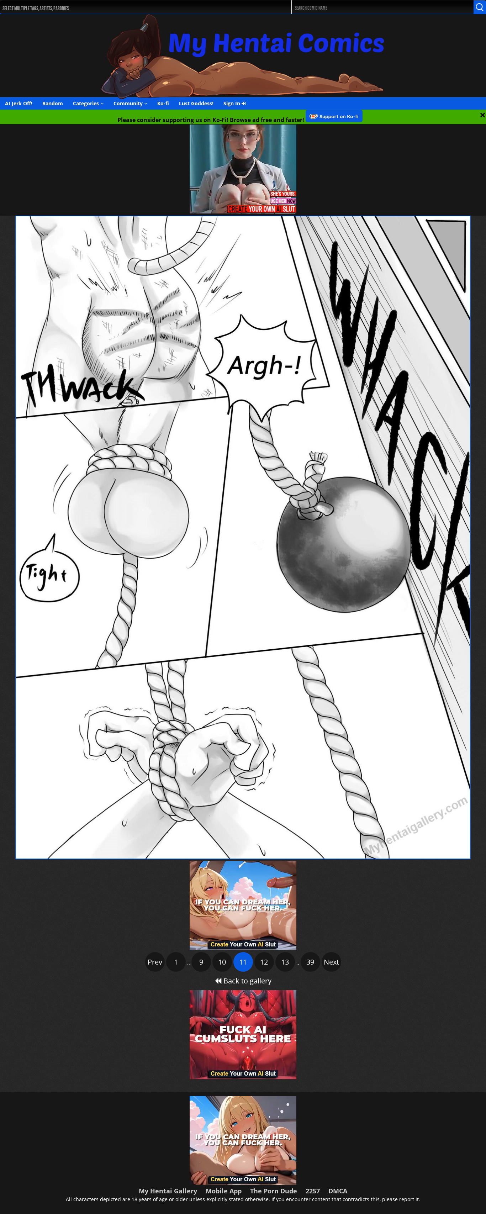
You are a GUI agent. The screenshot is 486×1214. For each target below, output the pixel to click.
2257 (313, 1191)
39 (310, 962)
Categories (86, 103)
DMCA (337, 1191)
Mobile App (224, 1191)
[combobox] (131, 7)
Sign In (232, 103)
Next (331, 962)
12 (264, 962)
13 (285, 962)
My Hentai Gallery (168, 1191)
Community (128, 103)
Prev (155, 962)
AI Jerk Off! (18, 103)
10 (222, 962)
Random (52, 103)
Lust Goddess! (196, 103)
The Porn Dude (273, 1191)
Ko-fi (163, 103)
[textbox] (132, 7)
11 (243, 962)
